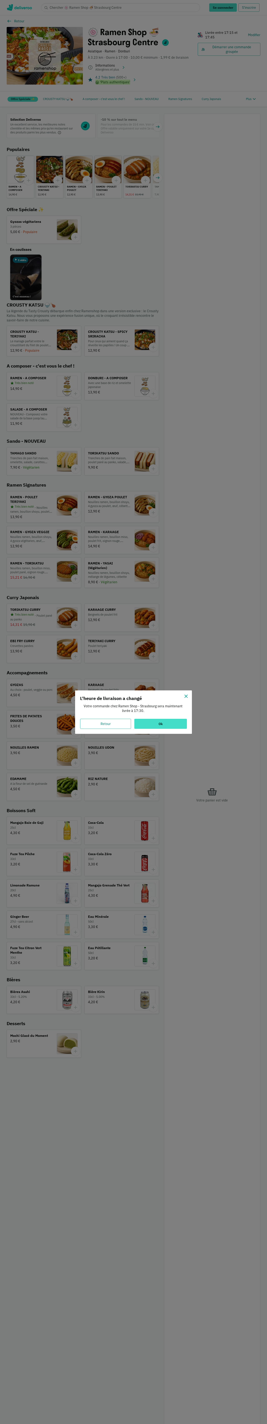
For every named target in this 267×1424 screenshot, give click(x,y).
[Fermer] (186, 696)
